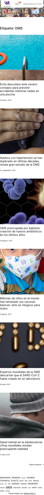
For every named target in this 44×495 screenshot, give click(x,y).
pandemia (24, 483)
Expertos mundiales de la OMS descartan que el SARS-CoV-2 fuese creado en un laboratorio (20, 375)
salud (9, 486)
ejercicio (36, 480)
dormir (30, 480)
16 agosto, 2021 (6, 241)
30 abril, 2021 (5, 384)
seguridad (24, 487)
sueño (29, 487)
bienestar (23, 477)
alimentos (16, 477)
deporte (21, 480)
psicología (2, 487)
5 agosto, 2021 (6, 314)
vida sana (7, 490)
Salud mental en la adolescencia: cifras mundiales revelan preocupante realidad (21, 446)
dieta (26, 480)
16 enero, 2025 (6, 100)
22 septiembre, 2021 (8, 170)
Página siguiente (36, 464)
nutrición (15, 483)
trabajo (34, 487)
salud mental (17, 487)
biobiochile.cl (29, 493)
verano (2, 490)
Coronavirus (5, 480)
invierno (2, 483)
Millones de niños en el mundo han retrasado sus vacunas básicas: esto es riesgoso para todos (20, 303)
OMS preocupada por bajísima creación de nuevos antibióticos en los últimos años (21, 231)
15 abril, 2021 (5, 455)
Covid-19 (14, 480)
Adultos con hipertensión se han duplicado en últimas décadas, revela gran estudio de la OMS (21, 161)
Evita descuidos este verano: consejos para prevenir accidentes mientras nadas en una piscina (19, 89)
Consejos (31, 477)
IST (6, 483)
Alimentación (5, 477)
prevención (33, 483)
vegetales (40, 487)
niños (9, 483)
